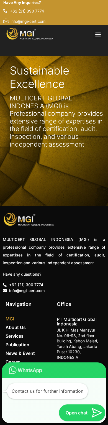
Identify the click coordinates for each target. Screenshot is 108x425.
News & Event (20, 353)
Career (13, 362)
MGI (10, 319)
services (15, 336)
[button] (97, 34)
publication (17, 344)
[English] (11, 49)
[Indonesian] (19, 49)
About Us (16, 327)
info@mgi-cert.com (28, 21)
